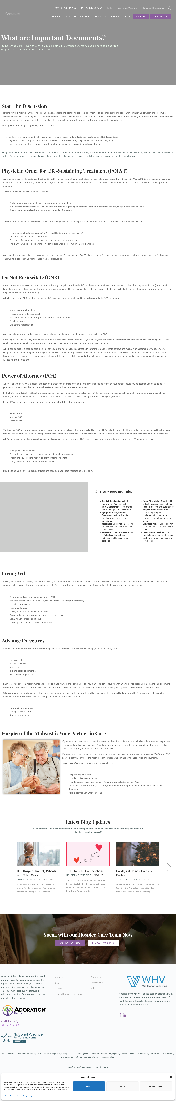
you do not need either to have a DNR (89, 334)
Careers (140, 16)
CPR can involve (111, 298)
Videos (94, 988)
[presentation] (169, 867)
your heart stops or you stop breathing (47, 289)
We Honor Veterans (127, 8)
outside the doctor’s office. (115, 182)
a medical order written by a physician (51, 285)
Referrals (116, 16)
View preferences (156, 1086)
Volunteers (101, 16)
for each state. (82, 179)
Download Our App (152, 8)
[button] (171, 1077)
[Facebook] (120, 1015)
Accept (89, 1086)
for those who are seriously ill (47, 259)
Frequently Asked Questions (68, 994)
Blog (128, 16)
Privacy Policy (22, 1096)
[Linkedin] (124, 1015)
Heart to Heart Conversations (84, 871)
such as (44, 191)
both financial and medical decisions (150, 433)
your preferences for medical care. (82, 581)
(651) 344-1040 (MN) (91, 8)
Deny (122, 1086)
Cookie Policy (10, 1096)
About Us (85, 16)
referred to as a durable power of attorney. (66, 387)
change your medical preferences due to (60, 696)
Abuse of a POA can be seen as (138, 439)
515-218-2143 (10, 1024)
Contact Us (160, 16)
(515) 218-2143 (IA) (65, 8)
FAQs (110, 8)
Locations (71, 16)
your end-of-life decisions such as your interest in (118, 585)
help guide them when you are (103, 648)
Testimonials (97, 982)
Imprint (32, 1096)
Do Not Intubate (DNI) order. (104, 289)
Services (57, 16)
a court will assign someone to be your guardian (96, 396)
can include (138, 221)
